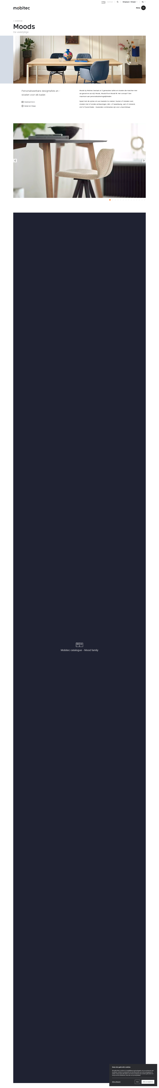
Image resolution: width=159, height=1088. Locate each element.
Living (103, 2)
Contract (110, 2)
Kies (137, 1082)
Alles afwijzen (116, 1082)
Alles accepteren (148, 1082)
